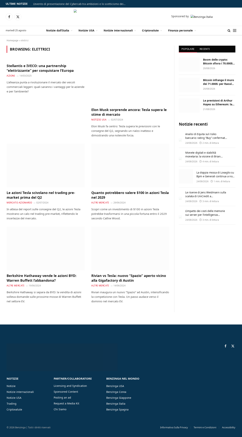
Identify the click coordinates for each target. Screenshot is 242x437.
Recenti (205, 49)
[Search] (229, 30)
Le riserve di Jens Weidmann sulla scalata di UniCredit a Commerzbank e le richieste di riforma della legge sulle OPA (205, 198)
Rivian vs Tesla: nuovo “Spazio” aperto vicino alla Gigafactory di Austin (128, 277)
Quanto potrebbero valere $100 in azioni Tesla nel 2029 (130, 194)
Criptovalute (150, 30)
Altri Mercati (100, 202)
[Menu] (234, 30)
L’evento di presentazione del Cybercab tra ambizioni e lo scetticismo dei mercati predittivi (80, 4)
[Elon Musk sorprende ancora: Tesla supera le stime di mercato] (130, 82)
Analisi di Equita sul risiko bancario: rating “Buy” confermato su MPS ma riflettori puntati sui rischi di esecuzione (205, 139)
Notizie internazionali (118, 30)
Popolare (188, 49)
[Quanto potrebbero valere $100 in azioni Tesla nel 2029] (130, 166)
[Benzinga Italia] (121, 17)
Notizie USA (86, 30)
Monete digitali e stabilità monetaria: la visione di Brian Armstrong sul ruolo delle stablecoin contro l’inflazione (203, 158)
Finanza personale (180, 30)
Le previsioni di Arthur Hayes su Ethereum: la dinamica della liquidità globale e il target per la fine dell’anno (218, 102)
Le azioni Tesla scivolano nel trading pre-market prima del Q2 (41, 194)
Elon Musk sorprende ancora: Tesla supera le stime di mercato (129, 111)
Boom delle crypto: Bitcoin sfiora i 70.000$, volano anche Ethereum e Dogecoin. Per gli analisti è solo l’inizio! (218, 61)
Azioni (11, 75)
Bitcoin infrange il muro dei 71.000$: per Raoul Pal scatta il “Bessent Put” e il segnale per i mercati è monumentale (219, 82)
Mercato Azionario (19, 202)
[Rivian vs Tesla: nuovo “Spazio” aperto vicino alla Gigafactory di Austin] (130, 248)
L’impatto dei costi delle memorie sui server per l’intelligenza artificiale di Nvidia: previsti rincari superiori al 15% (206, 216)
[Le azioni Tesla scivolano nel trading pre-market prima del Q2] (46, 166)
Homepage (12, 40)
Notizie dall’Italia (57, 30)
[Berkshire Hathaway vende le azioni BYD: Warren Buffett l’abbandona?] (46, 248)
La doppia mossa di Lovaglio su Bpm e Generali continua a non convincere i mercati (215, 176)
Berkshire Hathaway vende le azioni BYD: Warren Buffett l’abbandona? (41, 277)
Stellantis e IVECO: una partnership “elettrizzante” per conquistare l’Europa (40, 68)
